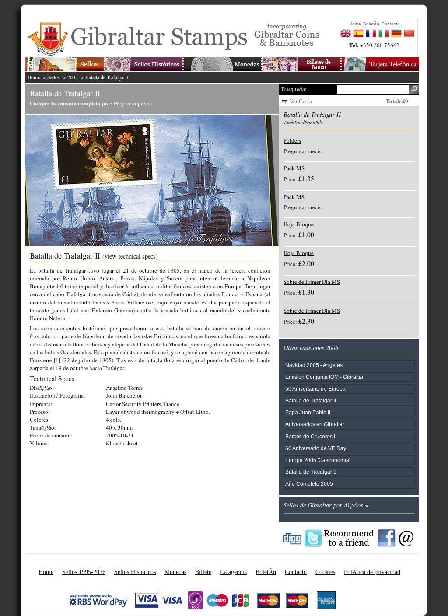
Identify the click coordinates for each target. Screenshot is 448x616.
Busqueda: (294, 89)
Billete (203, 571)
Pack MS (294, 168)
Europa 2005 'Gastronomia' (317, 460)
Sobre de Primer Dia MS (312, 282)
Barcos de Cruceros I (310, 436)
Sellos (53, 77)
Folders (292, 140)
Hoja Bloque (299, 224)
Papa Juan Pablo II (307, 412)
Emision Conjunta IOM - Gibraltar (324, 377)
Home (34, 77)
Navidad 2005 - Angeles (314, 365)
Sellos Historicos (135, 571)
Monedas (175, 571)
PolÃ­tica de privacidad (372, 571)
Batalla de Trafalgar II (107, 77)
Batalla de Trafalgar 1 (310, 472)
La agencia (233, 571)
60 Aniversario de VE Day (315, 448)
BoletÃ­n (266, 571)
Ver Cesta (301, 101)
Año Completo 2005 (309, 483)
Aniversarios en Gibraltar (314, 424)
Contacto (296, 571)
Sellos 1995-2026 (83, 571)
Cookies (325, 571)
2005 (72, 77)
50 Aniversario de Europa (315, 389)
